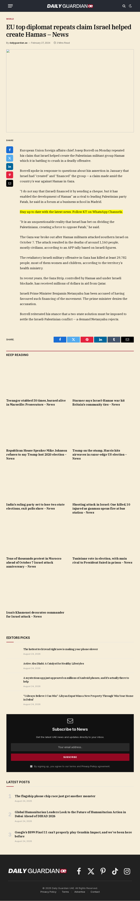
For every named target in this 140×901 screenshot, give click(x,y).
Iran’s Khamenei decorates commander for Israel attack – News (35, 614)
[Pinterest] (9, 174)
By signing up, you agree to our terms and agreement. (71, 766)
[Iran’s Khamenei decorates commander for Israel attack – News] (37, 590)
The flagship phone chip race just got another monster (55, 796)
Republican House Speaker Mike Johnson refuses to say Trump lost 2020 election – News (36, 454)
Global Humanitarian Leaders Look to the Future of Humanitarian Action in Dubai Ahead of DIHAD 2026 (70, 814)
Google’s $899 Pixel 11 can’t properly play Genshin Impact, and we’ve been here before (73, 834)
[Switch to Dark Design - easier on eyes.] (130, 6)
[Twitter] (9, 158)
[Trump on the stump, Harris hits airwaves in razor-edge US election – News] (103, 428)
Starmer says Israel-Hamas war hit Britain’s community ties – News (98, 402)
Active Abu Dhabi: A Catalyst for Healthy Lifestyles (53, 663)
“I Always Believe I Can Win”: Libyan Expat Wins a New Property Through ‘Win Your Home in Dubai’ (78, 697)
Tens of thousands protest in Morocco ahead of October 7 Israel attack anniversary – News (33, 562)
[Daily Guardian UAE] (70, 6)
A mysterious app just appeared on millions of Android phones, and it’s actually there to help (76, 679)
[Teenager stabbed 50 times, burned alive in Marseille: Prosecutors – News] (37, 378)
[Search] (124, 6)
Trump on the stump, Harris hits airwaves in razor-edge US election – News (99, 454)
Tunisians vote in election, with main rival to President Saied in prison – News (102, 560)
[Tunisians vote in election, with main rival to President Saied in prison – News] (103, 536)
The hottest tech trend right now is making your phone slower (60, 649)
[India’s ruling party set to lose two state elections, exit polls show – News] (37, 482)
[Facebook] (9, 149)
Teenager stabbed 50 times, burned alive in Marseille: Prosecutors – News (36, 402)
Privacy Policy (89, 766)
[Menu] (10, 6)
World (10, 19)
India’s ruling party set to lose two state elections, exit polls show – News (35, 506)
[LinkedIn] (9, 166)
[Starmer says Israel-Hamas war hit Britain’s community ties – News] (103, 378)
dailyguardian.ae (18, 42)
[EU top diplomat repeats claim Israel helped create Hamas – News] (70, 90)
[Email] (9, 183)
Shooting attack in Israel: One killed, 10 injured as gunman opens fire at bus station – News (101, 508)
